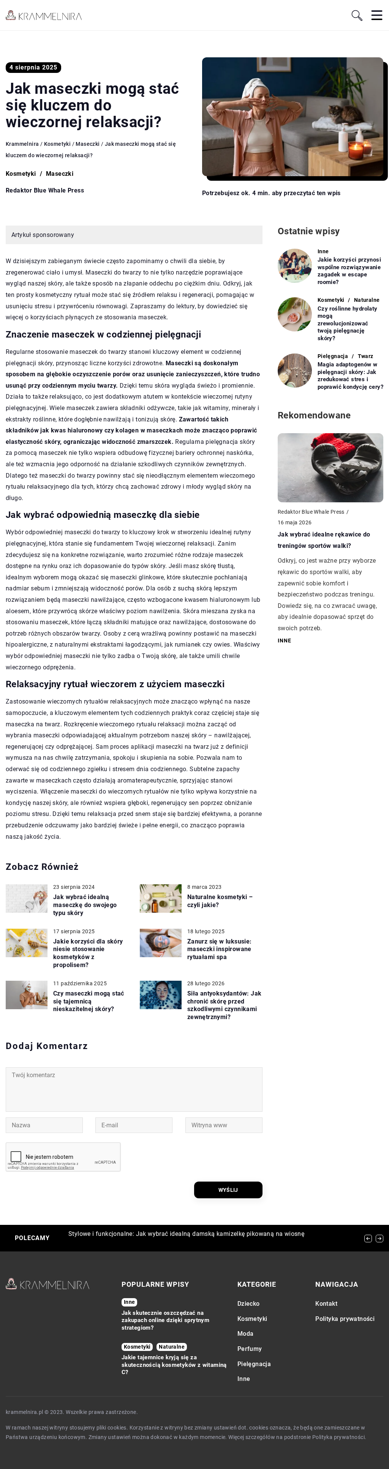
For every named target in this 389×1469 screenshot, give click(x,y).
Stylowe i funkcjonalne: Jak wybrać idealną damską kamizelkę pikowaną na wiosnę (186, 1233)
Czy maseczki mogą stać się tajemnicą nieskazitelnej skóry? (88, 1001)
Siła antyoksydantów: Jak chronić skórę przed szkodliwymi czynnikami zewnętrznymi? (224, 1005)
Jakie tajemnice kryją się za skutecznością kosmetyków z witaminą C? (174, 1365)
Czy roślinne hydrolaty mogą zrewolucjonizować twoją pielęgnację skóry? (348, 323)
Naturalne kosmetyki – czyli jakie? (220, 901)
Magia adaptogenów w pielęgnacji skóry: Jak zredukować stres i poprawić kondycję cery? (350, 375)
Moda (245, 1333)
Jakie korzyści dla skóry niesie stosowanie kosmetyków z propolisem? (88, 953)
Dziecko (248, 1303)
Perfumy (249, 1348)
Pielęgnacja (254, 1364)
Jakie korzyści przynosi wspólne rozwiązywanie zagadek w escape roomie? (349, 271)
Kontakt (326, 1303)
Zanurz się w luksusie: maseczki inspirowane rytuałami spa (219, 949)
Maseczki (59, 173)
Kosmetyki (21, 173)
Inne (243, 1378)
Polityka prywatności (345, 1318)
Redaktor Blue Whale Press (45, 190)
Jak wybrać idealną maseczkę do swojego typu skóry (85, 905)
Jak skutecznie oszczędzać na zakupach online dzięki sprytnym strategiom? (165, 1320)
